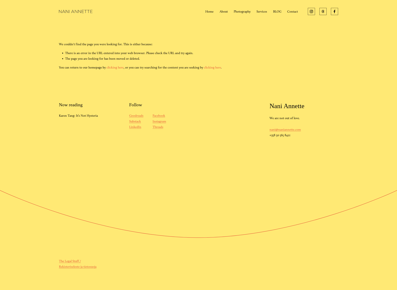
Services (261, 11)
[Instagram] (311, 11)
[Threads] (323, 11)
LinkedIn (135, 127)
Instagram (159, 121)
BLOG (277, 11)
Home (209, 11)
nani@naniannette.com (285, 129)
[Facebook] (334, 11)
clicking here (115, 67)
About (224, 11)
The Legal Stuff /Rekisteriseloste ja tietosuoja (77, 264)
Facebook (159, 115)
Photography (242, 11)
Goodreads (136, 115)
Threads (158, 127)
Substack (135, 121)
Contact (292, 11)
